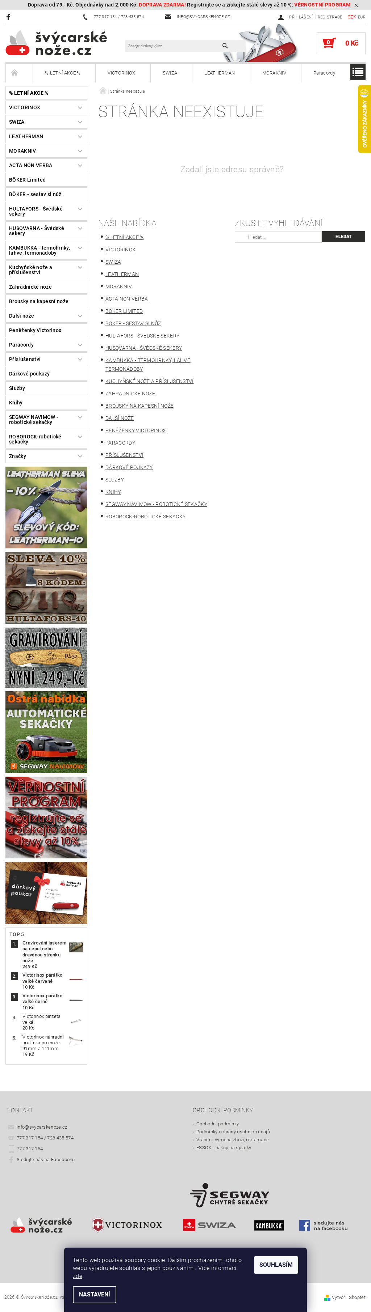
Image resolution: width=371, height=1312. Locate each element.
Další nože (21, 316)
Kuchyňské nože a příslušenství (30, 269)
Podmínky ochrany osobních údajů (233, 1131)
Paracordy (324, 73)
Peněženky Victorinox (35, 330)
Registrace (330, 17)
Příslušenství (25, 359)
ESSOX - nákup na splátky (223, 1147)
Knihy (16, 403)
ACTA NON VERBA (30, 165)
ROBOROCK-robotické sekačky (35, 439)
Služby (17, 388)
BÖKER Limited (27, 180)
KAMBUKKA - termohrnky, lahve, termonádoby (39, 250)
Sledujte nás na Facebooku (46, 1159)
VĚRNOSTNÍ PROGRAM (322, 5)
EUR (362, 17)
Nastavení (94, 1294)
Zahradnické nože (30, 287)
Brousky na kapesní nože (38, 301)
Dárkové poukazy (29, 374)
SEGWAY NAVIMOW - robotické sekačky (33, 419)
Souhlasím (276, 1264)
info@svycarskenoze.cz (42, 1127)
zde (77, 1276)
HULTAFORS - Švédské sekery (36, 211)
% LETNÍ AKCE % (62, 73)
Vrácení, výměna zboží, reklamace (232, 1139)
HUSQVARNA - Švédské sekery (36, 230)
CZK (352, 17)
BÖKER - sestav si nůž (35, 194)
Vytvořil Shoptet (349, 1297)
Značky (17, 456)
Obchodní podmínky (217, 1123)
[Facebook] (9, 17)
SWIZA (170, 73)
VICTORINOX (121, 73)
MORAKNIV (274, 73)
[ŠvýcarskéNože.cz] (65, 42)
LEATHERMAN (219, 73)
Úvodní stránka (19, 73)
